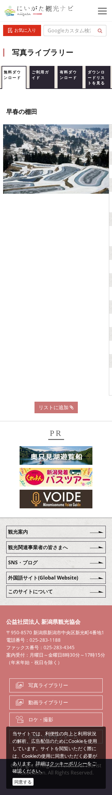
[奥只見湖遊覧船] (56, 456)
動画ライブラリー (48, 702)
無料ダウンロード (12, 75)
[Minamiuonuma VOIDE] (56, 500)
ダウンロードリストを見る (96, 77)
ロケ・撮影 (40, 719)
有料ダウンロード (68, 75)
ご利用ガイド (40, 75)
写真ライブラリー (48, 685)
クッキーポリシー (68, 763)
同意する (23, 782)
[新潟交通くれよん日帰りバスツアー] (56, 478)
